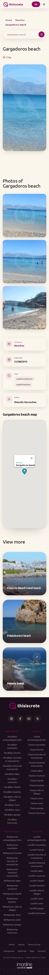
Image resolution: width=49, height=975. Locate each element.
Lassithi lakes (36, 870)
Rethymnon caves (12, 919)
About (21, 944)
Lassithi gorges (37, 908)
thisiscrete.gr (17, 957)
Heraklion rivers (12, 804)
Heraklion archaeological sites (12, 738)
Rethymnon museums (12, 887)
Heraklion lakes (12, 773)
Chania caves (37, 803)
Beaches (20, 20)
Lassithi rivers (36, 898)
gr (35, 4)
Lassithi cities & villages (36, 892)
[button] (24, 471)
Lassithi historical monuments (37, 864)
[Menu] (44, 4)
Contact (41, 950)
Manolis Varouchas (25, 402)
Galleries (22, 950)
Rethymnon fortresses (12, 931)
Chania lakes (37, 770)
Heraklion (12, 731)
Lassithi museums (36, 875)
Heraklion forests (12, 752)
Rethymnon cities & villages (12, 908)
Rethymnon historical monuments (12, 872)
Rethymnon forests (12, 853)
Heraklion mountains (12, 746)
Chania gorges (37, 808)
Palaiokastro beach (19, 635)
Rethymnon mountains (12, 846)
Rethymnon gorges (12, 924)
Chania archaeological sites (36, 738)
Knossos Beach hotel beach (24, 588)
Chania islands (37, 780)
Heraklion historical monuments (12, 767)
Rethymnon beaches (12, 900)
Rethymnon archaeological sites (12, 838)
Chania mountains (36, 744)
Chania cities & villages (37, 792)
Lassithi (36, 831)
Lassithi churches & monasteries (37, 856)
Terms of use (34, 944)
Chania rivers (36, 798)
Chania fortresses (36, 813)
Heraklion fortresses (12, 821)
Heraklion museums (12, 780)
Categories (8, 950)
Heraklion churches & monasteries (12, 759)
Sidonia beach (15, 683)
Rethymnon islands (12, 893)
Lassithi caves (36, 903)
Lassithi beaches (23, 384)
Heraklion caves (12, 809)
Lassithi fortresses (37, 913)
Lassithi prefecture (24, 379)
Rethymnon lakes (12, 880)
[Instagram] (11, 718)
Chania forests (37, 749)
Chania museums (37, 775)
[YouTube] (29, 718)
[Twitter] (37, 718)
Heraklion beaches (12, 791)
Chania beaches (36, 785)
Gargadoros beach (25, 465)
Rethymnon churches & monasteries (12, 861)
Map (32, 950)
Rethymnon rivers (12, 914)
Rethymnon (12, 831)
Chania (37, 731)
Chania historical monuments (37, 764)
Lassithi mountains (37, 844)
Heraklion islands (12, 787)
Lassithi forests (37, 849)
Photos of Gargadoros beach (21, 183)
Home (8, 20)
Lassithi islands (37, 880)
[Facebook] (20, 718)
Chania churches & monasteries (37, 756)
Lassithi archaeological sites (36, 838)
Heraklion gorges (12, 814)
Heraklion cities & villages (12, 798)
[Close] (31, 458)
